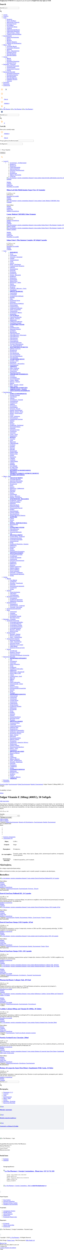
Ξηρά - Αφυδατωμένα (16, 760)
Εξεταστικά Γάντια (15, 300)
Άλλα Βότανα (13, 469)
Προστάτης (13, 285)
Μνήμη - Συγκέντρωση (16, 413)
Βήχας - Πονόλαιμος (15, 264)
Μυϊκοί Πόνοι (13, 281)
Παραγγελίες (6, 1215)
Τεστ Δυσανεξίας (14, 353)
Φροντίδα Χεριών (15, 718)
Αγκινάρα (12, 438)
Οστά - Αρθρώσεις (15, 416)
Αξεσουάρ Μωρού (16, 478)
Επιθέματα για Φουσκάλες (17, 730)
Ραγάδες (12, 509)
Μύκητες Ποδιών (14, 739)
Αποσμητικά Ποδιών (15, 726)
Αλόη (11, 440)
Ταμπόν (12, 775)
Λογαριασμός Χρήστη (9, 1211)
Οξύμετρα (12, 176)
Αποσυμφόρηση (14, 260)
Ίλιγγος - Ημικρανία (15, 275)
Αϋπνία (12, 263)
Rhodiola (12, 464)
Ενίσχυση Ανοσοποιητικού (17, 170)
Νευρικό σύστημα (15, 395)
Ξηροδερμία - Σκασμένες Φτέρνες (19, 742)
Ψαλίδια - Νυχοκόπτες (16, 497)
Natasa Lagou (10, 1240)
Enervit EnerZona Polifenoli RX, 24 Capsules (15, 893)
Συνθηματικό (3, 144)
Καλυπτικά (13, 736)
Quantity (2, 814)
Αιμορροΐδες (13, 255)
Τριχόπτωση (13, 431)
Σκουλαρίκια (13, 494)
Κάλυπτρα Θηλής (14, 505)
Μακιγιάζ (12, 677)
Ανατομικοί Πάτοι (15, 723)
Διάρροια (12, 267)
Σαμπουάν (12, 763)
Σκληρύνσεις (13, 750)
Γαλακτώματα (13, 703)
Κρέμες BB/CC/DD (15, 673)
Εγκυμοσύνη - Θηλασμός (19, 499)
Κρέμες (12, 520)
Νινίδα (12, 548)
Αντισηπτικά (13, 294)
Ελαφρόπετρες (14, 729)
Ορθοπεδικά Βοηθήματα (19, 374)
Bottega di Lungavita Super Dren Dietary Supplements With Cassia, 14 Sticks (26, 1068)
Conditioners (13, 766)
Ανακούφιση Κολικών (16, 538)
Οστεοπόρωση (14, 417)
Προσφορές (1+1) (8, 1092)
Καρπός (12, 383)
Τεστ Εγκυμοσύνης (15, 354)
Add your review (4, 801)
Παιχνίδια (12, 491)
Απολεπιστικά (14, 696)
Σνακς (11, 521)
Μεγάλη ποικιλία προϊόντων (8, 1118)
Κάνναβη (12, 449)
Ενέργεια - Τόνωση (15, 408)
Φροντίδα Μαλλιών (17, 751)
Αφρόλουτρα (13, 559)
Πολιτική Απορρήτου (9, 1201)
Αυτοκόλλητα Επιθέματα (16, 296)
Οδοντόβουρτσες (14, 336)
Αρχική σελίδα (4, 784)
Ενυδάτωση (13, 562)
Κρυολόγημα (13, 279)
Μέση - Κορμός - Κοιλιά (16, 384)
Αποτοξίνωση (13, 402)
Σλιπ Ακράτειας (14, 369)
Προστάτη (12, 428)
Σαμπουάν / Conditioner (16, 572)
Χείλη (11, 691)
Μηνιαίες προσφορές (6, 1109)
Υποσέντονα (13, 371)
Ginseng (12, 463)
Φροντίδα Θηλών (14, 514)
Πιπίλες (12, 493)
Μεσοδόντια (13, 332)
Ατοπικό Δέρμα (14, 700)
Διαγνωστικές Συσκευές (19, 347)
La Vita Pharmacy (14, 1237)
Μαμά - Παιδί (7, 1098)
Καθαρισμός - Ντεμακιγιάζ (17, 671)
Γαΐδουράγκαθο (14, 443)
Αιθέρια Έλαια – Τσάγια (18, 389)
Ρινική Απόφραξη (14, 571)
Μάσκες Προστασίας (15, 175)
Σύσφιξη (12, 690)
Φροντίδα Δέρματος (15, 372)
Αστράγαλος (13, 377)
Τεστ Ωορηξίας (14, 357)
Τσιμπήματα (13, 290)
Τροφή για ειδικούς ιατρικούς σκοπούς (24, 473)
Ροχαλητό (12, 287)
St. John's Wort (14, 467)
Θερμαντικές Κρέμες (15, 733)
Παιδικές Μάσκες (14, 568)
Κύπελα (12, 487)
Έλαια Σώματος (14, 705)
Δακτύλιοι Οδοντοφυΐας (16, 481)
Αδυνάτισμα (13, 396)
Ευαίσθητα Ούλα (14, 327)
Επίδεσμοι (13, 302)
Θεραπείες (14, 252)
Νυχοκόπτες (13, 741)
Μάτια (11, 680)
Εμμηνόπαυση (14, 407)
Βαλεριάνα (13, 441)
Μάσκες (12, 679)
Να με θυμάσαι (6, 150)
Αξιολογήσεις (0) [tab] (7, 838)
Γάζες (11, 299)
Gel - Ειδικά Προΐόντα (16, 345)
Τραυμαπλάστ (14, 311)
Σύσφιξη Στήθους (14, 512)
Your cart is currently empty (7, 129)
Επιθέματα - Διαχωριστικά (17, 732)
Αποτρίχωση (13, 699)
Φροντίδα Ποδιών (16, 721)
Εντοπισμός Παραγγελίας (10, 1217)
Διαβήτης (12, 404)
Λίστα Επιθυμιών (8, 1214)
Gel (11, 533)
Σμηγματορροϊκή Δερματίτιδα (18, 688)
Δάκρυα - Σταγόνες (15, 318)
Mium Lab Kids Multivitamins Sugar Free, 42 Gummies (26, 190)
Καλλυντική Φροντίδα (9, 1103)
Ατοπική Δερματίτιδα (15, 557)
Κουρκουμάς (13, 451)
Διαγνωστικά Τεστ (15, 169)
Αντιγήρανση (13, 661)
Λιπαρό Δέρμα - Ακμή (16, 676)
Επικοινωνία (6, 1226)
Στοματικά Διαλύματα (16, 342)
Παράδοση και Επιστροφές (10, 1204)
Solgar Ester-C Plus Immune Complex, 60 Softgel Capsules (27, 240)
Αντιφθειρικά (13, 556)
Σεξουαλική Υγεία (14, 429)
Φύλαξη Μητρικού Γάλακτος (17, 515)
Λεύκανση (13, 330)
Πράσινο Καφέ (14, 452)
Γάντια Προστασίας (15, 167)
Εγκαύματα (13, 272)
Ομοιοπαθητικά (14, 341)
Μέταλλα (13, 472)
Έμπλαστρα (13, 362)
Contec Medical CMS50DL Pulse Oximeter (21, 214)
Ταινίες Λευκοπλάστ (15, 309)
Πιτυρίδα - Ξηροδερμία (16, 762)
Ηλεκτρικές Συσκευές (16, 482)
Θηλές (11, 485)
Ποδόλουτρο (13, 744)
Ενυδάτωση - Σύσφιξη (16, 500)
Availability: (3, 790)
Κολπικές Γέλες (14, 772)
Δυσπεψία (12, 270)
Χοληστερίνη (13, 435)
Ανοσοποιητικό (14, 401)
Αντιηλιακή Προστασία (16, 539)
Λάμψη (12, 674)
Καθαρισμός (13, 320)
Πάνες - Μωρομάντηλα (18, 523)
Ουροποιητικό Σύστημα (16, 419)
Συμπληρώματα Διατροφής (17, 574)
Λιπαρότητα (13, 757)
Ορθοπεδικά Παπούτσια (19, 387)
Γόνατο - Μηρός (14, 380)
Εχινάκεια (12, 172)
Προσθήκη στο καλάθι (6, 817)
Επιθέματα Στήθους (15, 502)
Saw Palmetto (13, 466)
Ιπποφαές (12, 446)
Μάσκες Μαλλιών (15, 759)
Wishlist (6, 103)
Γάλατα (12, 518)
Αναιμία (12, 258)
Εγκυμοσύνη (13, 405)
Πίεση (11, 422)
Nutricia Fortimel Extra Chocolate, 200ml (14, 1037)
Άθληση (12, 398)
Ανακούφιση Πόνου (17, 359)
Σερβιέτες (12, 774)
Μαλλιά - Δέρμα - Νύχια (16, 411)
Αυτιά (11, 261)
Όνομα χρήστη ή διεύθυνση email (9, 140)
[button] (13, 186)
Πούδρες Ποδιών (14, 745)
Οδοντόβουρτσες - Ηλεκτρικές (18, 335)
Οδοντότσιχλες (14, 339)
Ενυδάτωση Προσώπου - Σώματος (19, 544)
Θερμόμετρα (13, 173)
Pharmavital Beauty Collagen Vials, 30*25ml (15, 980)
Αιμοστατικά (13, 293)
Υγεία (4, 1095)
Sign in (6, 99)
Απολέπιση (13, 662)
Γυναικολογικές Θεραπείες (17, 266)
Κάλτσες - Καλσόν (15, 381)
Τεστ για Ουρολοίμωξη (16, 356)
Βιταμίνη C (13, 164)
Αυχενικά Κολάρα (15, 378)
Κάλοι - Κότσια (14, 735)
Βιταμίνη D (13, 166)
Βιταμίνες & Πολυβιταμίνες (20, 470)
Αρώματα (13, 778)
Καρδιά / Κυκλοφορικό (16, 410)
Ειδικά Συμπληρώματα (18, 393)
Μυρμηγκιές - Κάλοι (15, 282)
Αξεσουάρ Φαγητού (15, 479)
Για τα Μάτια (14, 315)
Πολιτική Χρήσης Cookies (10, 1203)
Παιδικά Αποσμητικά (15, 566)
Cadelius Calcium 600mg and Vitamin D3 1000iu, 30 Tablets (20, 1009)
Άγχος (11, 254)
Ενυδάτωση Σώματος (15, 706)
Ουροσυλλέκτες (14, 306)
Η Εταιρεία (6, 1223)
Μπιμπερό (13, 490)
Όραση (12, 414)
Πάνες (11, 526)
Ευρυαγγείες (13, 273)
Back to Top (3, 1243)
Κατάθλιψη (13, 276)
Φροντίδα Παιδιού (16, 553)
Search (2, 8)
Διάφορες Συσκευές (15, 348)
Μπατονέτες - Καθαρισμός (17, 488)
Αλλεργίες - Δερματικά (16, 257)
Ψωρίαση (12, 693)
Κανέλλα (12, 448)
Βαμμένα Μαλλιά (14, 753)
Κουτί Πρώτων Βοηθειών (17, 303)
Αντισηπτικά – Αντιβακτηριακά (18, 163)
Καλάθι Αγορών (7, 1212)
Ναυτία (12, 284)
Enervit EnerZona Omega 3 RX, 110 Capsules (16, 951)
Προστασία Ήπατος (15, 426)
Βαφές (11, 754)
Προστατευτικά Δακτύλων (17, 747)
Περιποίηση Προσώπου (18, 658)
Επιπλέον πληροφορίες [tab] (9, 837)
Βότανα (13, 437)
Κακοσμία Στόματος (15, 329)
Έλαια (11, 542)
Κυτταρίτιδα (13, 709)
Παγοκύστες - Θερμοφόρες (17, 363)
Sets (11, 659)
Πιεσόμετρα (13, 351)
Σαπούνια (12, 714)
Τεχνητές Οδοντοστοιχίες (16, 344)
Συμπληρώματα (14, 365)
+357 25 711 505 (48, 1171)
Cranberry (12, 460)
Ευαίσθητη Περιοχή (17, 769)
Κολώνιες (12, 547)
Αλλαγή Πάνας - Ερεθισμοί (17, 536)
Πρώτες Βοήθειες (16, 291)
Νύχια (11, 711)
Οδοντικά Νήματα (15, 333)
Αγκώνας (12, 375)
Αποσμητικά (13, 697)
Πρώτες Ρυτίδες (14, 687)
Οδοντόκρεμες (14, 338)
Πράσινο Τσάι (14, 454)
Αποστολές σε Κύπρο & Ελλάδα (9, 1126)
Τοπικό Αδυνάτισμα (15, 717)
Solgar (1, 793)
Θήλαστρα (13, 503)
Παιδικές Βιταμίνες (17, 475)
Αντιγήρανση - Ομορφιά (16, 399)
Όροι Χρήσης (7, 1200)
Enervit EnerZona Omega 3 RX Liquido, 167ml (16, 922)
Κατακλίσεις (13, 278)
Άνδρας (5, 1100)
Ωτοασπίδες (13, 314)
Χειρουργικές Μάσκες (16, 312)
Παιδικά (12, 420)
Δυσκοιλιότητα (14, 269)
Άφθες (12, 326)
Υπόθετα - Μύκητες (15, 777)
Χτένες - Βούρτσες (15, 496)
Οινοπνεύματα (14, 305)
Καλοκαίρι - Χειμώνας (9, 1101)
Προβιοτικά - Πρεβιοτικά (16, 425)
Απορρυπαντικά (14, 541)
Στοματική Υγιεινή (17, 324)
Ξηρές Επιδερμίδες (15, 682)
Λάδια (11, 756)
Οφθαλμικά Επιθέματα (16, 308)
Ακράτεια (13, 366)
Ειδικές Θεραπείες (15, 664)
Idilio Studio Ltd (30, 1240)
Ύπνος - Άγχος (14, 434)
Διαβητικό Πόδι (14, 727)
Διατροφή (13, 517)
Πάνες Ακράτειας (14, 368)
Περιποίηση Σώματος (18, 694)
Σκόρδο (12, 455)
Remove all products (10, 1247)
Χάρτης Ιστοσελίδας (8, 1225)
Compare (2, 1247)
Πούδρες (12, 550)
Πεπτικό (12, 423)
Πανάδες (12, 685)
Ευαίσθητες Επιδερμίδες (16, 668)
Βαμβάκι (12, 297)
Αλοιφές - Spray (14, 360)
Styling (12, 575)
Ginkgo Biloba (14, 461)
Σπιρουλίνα (13, 457)
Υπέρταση (13, 432)
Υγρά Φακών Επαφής (15, 323)
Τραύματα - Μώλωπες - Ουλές (18, 288)
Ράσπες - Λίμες (14, 748)
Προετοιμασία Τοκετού (16, 508)
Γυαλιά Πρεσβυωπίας (16, 317)
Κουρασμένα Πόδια (15, 738)
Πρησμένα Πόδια (14, 506)
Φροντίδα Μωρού (16, 535)
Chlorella (12, 458)
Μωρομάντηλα (14, 524)
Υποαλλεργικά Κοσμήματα (20, 390)
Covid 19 (5, 1094)
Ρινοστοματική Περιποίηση (17, 551)
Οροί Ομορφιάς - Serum (16, 683)
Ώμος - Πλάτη (14, 386)
